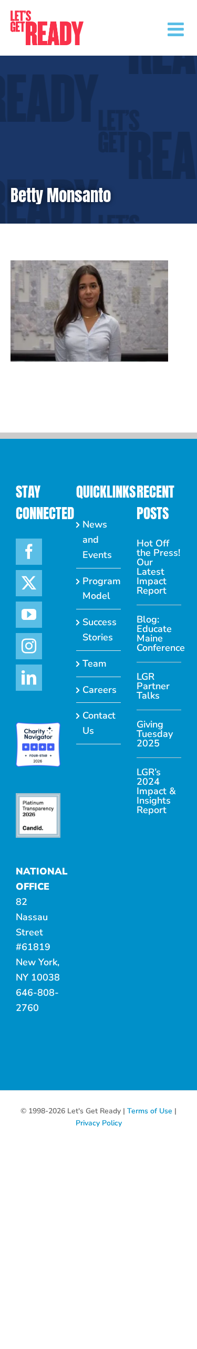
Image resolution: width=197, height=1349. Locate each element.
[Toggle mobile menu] (177, 29)
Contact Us (99, 723)
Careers (99, 689)
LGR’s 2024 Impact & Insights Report (156, 791)
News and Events (97, 539)
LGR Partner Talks (153, 686)
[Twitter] (29, 583)
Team (94, 663)
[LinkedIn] (29, 678)
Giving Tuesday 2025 (155, 734)
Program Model (99, 589)
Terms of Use (149, 1111)
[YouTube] (29, 615)
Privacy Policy (99, 1123)
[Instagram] (29, 646)
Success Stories (99, 630)
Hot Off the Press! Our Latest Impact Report (158, 567)
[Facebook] (29, 552)
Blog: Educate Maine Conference (159, 633)
